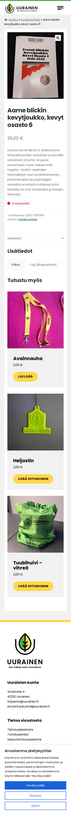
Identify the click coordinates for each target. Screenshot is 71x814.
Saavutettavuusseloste (24, 739)
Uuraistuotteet (30, 20)
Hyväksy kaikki (36, 785)
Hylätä (35, 806)
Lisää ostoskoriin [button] (33, 479)
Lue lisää (25, 376)
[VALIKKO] (61, 8)
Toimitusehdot (18, 734)
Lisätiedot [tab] (14, 238)
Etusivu (13, 20)
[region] (35, 779)
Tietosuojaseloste (20, 729)
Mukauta (35, 796)
